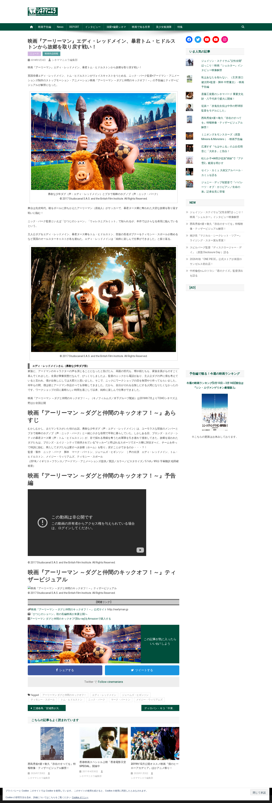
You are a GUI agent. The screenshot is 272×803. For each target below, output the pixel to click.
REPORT (74, 26)
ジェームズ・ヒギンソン (135, 695)
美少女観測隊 (164, 26)
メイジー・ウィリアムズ (149, 699)
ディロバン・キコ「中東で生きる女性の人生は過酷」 (161, 708)
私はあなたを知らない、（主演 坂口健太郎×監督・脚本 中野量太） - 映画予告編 (222, 82)
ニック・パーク (96, 699)
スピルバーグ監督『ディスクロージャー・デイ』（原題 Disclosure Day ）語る (216, 250)
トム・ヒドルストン (71, 699)
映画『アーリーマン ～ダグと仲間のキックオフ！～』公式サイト (69, 609)
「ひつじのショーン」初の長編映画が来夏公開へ (58, 614)
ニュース (34, 53)
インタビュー (93, 26)
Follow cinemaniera (110, 682)
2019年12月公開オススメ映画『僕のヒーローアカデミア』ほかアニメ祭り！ (155, 765)
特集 (180, 26)
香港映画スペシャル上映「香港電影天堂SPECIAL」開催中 (102, 764)
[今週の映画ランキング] (215, 412)
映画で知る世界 (141, 26)
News (60, 26)
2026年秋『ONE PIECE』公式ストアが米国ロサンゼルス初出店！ (216, 261)
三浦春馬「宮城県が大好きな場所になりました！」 (49, 708)
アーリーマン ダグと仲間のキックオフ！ (64, 695)
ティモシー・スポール (43, 699)
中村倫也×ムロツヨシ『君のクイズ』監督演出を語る (216, 273)
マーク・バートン (120, 699)
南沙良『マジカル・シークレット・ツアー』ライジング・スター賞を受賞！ (216, 238)
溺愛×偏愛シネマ (116, 26)
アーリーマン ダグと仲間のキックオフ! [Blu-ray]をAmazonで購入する (70, 618)
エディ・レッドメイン (104, 695)
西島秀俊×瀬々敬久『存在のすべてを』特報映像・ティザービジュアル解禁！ (52, 765)
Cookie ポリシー (80, 797)
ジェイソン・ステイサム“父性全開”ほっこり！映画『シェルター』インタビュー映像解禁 (222, 65)
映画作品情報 (51, 53)
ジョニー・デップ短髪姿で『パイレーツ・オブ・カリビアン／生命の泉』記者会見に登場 (222, 187)
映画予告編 (44, 26)
